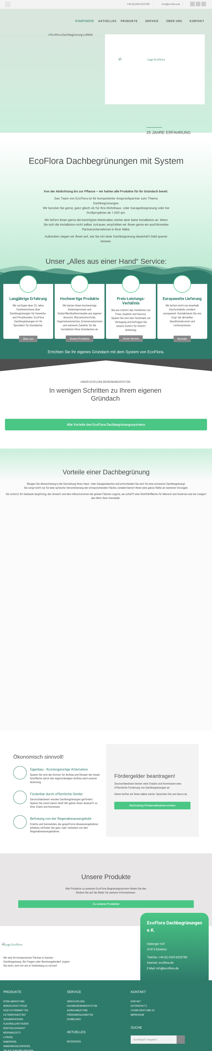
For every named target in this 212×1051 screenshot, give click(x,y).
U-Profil (8, 1037)
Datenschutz (139, 1006)
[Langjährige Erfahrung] (28, 284)
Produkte (129, 21)
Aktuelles (107, 21)
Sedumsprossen (13, 1019)
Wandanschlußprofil (16, 1046)
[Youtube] (198, 4)
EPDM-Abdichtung (14, 1001)
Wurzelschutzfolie (15, 1006)
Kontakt (197, 21)
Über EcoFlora (76, 1001)
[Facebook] (192, 4)
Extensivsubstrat (14, 1014)
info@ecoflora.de (167, 968)
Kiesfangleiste (12, 1032)
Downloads (74, 1019)
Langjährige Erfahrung (28, 299)
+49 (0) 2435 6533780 (172, 957)
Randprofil (10, 1041)
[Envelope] (203, 4)
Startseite (84, 21)
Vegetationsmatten (15, 1010)
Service (152, 21)
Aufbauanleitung (77, 1010)
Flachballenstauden (15, 1023)
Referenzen (74, 1041)
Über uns (174, 21)
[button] (7, 4)
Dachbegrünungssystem (82, 1006)
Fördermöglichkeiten (80, 1014)
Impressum (137, 1014)
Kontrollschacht (14, 1028)
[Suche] (181, 1039)
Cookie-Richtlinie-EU (143, 1010)
